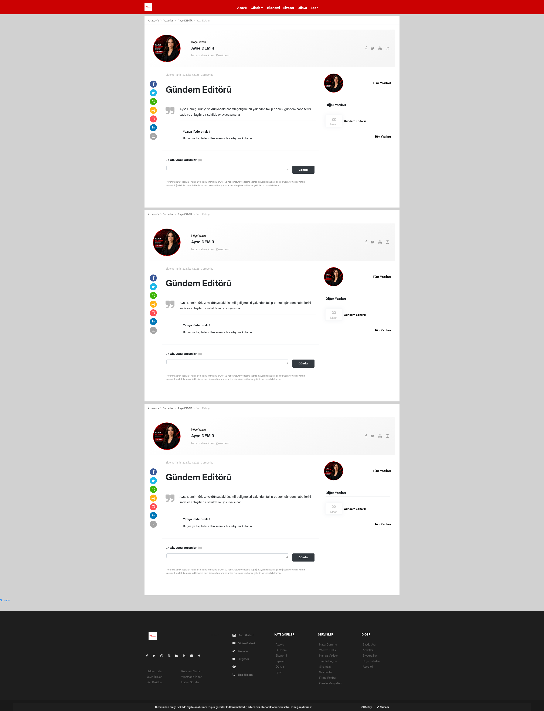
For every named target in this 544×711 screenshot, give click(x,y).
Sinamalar (325, 666)
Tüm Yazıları (382, 83)
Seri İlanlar (325, 672)
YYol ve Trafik (327, 650)
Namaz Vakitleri (328, 655)
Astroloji (368, 666)
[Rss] (186, 655)
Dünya (302, 7)
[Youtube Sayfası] (171, 655)
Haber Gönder (190, 682)
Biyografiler (370, 655)
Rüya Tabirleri (371, 661)
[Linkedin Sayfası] (178, 655)
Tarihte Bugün (328, 661)
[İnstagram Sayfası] (163, 655)
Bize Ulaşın (245, 674)
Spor (313, 7)
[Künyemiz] (235, 666)
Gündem (257, 7)
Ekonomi (273, 7)
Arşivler (243, 659)
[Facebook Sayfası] (148, 655)
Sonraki (5, 600)
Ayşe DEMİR (185, 20)
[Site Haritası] (193, 655)
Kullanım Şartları (191, 671)
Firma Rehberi (328, 677)
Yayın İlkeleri (154, 676)
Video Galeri (246, 643)
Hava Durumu (328, 644)
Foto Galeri (246, 635)
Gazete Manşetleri (330, 683)
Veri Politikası (155, 682)
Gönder (303, 170)
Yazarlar (168, 20)
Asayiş (242, 7)
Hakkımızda (154, 671)
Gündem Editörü (355, 121)
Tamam (384, 707)
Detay (368, 707)
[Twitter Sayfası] (156, 655)
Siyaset (288, 7)
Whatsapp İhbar (191, 676)
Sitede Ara (369, 644)
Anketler (368, 650)
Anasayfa (153, 20)
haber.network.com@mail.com (210, 55)
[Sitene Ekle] (201, 655)
